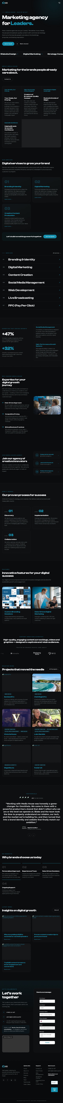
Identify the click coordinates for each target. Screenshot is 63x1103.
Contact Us (7, 79)
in (3, 1080)
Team (25, 1080)
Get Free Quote (50, 236)
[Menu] (59, 3)
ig (11, 1080)
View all (56, 910)
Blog (25, 1077)
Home (25, 1068)
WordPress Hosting (39, 1077)
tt (15, 1080)
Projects (26, 1075)
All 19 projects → (54, 669)
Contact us (39, 1068)
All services (57, 253)
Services (26, 1073)
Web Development (39, 1073)
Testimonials (27, 1082)
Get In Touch (8, 44)
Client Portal (39, 1071)
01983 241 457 (52, 1068)
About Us (26, 1071)
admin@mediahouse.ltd (54, 1071)
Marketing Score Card (40, 1081)
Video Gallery (27, 1084)
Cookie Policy (39, 1084)
